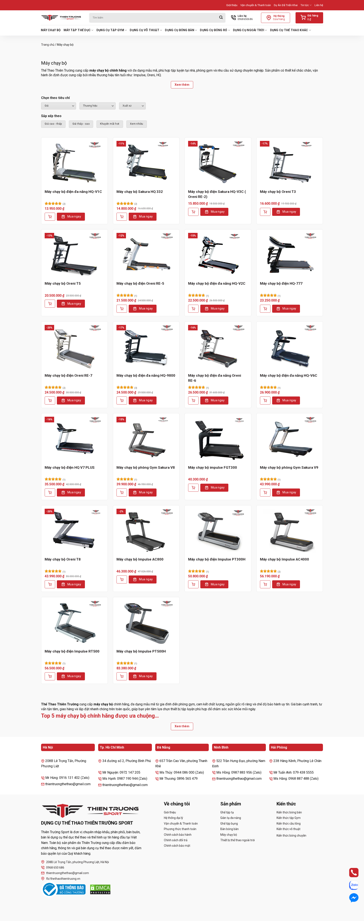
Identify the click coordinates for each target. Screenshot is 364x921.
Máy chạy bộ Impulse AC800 (139, 559)
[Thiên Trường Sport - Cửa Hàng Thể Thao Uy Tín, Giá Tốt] (62, 18)
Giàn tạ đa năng (230, 818)
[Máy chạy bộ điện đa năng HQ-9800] (146, 347)
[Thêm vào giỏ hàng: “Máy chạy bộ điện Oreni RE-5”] (121, 309)
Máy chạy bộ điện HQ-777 (281, 283)
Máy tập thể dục (77, 30)
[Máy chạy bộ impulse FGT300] (218, 439)
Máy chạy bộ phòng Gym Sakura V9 (289, 467)
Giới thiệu (231, 5)
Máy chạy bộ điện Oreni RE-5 (140, 283)
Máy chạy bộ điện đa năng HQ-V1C (73, 192)
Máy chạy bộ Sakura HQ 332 (139, 192)
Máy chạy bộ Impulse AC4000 (284, 559)
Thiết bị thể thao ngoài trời (237, 840)
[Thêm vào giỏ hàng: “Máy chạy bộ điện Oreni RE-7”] (50, 400)
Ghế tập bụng (229, 823)
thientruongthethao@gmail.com (67, 873)
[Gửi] (221, 17)
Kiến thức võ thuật (288, 829)
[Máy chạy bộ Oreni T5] (74, 255)
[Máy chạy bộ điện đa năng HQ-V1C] (74, 163)
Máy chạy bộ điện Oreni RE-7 (68, 375)
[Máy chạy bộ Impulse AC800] (146, 531)
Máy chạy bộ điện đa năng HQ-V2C (216, 283)
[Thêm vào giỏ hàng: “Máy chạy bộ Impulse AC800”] (121, 579)
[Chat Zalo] (349, 885)
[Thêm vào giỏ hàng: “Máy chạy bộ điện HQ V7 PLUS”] (50, 493)
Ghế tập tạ (227, 812)
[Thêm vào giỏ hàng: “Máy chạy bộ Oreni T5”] (50, 304)
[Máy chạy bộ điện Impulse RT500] (74, 623)
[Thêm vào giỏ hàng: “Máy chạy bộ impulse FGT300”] (193, 488)
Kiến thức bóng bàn (289, 812)
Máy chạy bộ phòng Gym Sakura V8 (145, 467)
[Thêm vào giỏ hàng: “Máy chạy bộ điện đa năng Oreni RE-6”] (193, 400)
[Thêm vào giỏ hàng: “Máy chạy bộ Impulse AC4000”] (265, 584)
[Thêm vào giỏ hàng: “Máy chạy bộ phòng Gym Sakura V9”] (265, 493)
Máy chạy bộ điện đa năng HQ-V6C (288, 375)
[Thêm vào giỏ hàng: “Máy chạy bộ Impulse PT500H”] (121, 676)
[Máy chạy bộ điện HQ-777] (290, 255)
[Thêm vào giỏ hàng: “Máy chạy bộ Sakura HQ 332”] (121, 217)
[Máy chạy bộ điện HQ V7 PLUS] (74, 439)
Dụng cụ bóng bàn (179, 30)
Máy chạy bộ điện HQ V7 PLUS (70, 467)
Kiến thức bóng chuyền (291, 835)
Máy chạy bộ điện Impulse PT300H (216, 559)
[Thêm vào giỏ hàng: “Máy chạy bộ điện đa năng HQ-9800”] (121, 400)
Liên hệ (318, 5)
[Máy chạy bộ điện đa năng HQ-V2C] (218, 255)
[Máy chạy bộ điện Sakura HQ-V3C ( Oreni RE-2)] (218, 163)
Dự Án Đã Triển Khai (286, 5)
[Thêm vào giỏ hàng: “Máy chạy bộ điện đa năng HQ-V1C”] (50, 217)
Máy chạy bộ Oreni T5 (63, 283)
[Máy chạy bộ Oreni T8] (74, 531)
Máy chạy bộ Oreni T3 (278, 192)
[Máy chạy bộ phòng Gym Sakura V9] (290, 439)
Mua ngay (74, 216)
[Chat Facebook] (349, 897)
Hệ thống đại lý (173, 818)
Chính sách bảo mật (177, 845)
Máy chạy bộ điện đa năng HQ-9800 (145, 375)
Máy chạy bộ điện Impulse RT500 (72, 651)
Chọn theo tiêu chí (55, 98)
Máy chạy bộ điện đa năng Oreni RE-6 (214, 378)
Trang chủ (47, 44)
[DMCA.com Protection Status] (100, 889)
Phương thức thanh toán (180, 829)
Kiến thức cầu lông (289, 823)
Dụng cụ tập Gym (110, 30)
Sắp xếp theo (51, 116)
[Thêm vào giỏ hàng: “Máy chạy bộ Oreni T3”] (265, 212)
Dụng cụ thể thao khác (289, 30)
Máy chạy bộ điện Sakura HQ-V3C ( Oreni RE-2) (217, 194)
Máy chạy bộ (51, 30)
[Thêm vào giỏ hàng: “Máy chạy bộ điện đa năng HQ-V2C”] (193, 309)
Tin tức (305, 5)
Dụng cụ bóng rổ (213, 30)
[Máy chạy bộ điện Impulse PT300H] (218, 531)
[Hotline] (349, 872)
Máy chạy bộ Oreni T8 (63, 559)
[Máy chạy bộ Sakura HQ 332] (146, 163)
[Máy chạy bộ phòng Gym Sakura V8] (146, 439)
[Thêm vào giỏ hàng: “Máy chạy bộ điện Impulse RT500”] (50, 676)
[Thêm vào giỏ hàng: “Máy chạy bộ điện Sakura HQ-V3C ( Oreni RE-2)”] (193, 212)
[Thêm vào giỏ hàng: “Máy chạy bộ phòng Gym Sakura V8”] (121, 493)
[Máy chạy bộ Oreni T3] (290, 163)
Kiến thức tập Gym (289, 818)
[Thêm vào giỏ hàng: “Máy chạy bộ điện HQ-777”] (265, 309)
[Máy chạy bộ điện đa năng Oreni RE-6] (218, 347)
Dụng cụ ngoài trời (248, 30)
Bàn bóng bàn (229, 829)
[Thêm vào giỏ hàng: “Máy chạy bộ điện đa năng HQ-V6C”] (265, 400)
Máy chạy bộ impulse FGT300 (212, 467)
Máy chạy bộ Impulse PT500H (141, 651)
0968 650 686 (55, 867)
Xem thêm (182, 84)
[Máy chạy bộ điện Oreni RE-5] (146, 255)
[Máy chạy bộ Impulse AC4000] (290, 531)
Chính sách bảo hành (177, 834)
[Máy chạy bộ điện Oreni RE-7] (74, 347)
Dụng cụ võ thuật (144, 30)
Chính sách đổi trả (175, 840)
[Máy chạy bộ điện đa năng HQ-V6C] (290, 347)
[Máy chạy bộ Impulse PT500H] (146, 623)
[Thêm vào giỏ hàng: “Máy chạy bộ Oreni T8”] (50, 584)
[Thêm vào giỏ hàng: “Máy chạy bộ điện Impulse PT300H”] (193, 584)
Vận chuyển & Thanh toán (255, 5)
